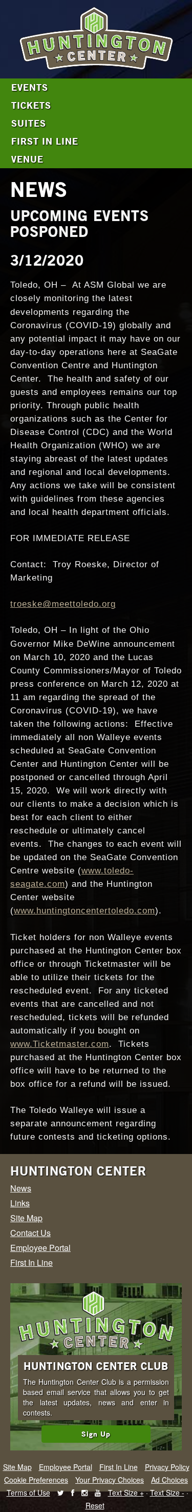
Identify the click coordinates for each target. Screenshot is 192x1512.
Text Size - (167, 1492)
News (20, 1188)
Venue (27, 159)
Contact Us (30, 1233)
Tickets (31, 105)
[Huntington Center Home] (96, 39)
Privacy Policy (167, 1467)
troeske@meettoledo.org (63, 604)
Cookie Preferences (36, 1480)
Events (29, 87)
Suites (28, 123)
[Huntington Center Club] (96, 1320)
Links (20, 1203)
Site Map (26, 1218)
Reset (95, 1505)
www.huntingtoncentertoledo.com (84, 911)
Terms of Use (28, 1492)
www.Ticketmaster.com (59, 1044)
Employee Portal (40, 1248)
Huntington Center (78, 1171)
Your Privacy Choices (109, 1480)
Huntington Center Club (96, 1366)
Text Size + (126, 1492)
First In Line (44, 141)
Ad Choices (169, 1480)
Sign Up (96, 1433)
